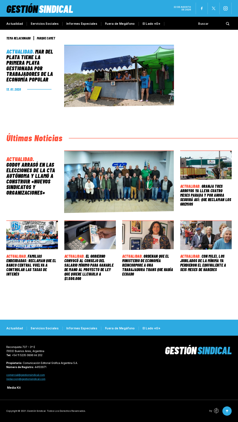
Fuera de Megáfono (120, 23)
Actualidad (14, 23)
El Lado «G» (151, 23)
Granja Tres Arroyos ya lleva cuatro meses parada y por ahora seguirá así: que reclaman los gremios (205, 195)
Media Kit (14, 387)
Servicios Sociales (45, 23)
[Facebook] (202, 8)
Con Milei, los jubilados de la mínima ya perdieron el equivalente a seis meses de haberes (203, 263)
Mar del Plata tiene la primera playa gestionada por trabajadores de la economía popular (29, 65)
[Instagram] (225, 8)
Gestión (39, 8)
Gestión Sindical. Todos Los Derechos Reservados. (56, 411)
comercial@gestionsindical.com (25, 374)
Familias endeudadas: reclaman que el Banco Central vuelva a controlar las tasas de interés (31, 265)
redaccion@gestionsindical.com (25, 379)
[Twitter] (214, 8)
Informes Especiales (81, 23)
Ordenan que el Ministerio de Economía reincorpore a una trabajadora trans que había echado (147, 265)
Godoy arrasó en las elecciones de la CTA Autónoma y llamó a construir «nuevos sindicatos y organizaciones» (30, 178)
